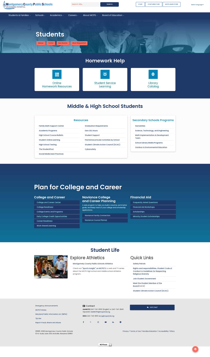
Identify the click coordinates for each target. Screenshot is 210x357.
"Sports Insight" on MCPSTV (94, 268)
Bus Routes (62, 43)
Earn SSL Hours (91, 131)
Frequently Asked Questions (145, 202)
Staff (140, 4)
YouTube (106, 322)
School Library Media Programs (149, 143)
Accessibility (163, 331)
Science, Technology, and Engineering (152, 131)
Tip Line (38, 318)
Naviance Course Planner (96, 220)
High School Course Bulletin (51, 135)
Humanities (140, 126)
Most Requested (79, 43)
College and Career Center (49, 202)
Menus (40, 43)
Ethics (172, 331)
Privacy (126, 331)
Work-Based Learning (46, 226)
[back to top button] (195, 349)
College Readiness (45, 207)
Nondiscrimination (149, 331)
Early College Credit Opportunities (52, 216)
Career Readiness (44, 221)
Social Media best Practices (51, 154)
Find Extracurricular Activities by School (102, 140)
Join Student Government (144, 279)
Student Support (92, 135)
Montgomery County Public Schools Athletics (93, 264)
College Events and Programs (50, 212)
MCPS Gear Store (171, 4)
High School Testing (48, 145)
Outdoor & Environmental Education (151, 147)
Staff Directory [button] (154, 4)
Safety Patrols (139, 264)
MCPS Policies (40, 310)
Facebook (83, 322)
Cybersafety (90, 149)
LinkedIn (113, 322)
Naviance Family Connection (97, 215)
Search (110, 4)
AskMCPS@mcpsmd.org (100, 312)
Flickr (120, 322)
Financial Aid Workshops (144, 207)
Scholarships (138, 212)
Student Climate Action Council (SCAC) (102, 145)
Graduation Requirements (96, 126)
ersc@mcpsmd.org (106, 316)
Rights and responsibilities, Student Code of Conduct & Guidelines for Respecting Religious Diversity (152, 271)
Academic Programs (48, 131)
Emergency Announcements (46, 306)
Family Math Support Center (51, 126)
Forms (50, 43)
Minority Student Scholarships (146, 216)
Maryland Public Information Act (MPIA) (51, 314)
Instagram (98, 322)
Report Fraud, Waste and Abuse (48, 323)
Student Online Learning (49, 140)
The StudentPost (46, 149)
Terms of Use (135, 331)
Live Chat (153, 307)
